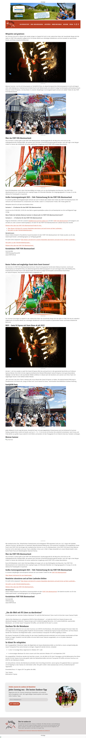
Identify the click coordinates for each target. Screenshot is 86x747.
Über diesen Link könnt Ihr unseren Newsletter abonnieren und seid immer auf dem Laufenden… (35, 228)
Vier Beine (65, 24)
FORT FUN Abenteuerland (60, 221)
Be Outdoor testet (24, 24)
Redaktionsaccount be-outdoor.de (38, 221)
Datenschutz (34, 730)
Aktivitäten (47, 24)
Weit (7, 225)
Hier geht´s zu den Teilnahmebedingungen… (20, 230)
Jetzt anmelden (14, 704)
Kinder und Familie (57, 24)
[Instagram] (77, 24)
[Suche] (75, 24)
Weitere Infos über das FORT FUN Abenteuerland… (20, 245)
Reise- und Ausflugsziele (37, 24)
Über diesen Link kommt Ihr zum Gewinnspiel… (19, 575)
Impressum (28, 730)
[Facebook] (78, 24)
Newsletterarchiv (22, 730)
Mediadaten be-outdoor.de (43, 730)
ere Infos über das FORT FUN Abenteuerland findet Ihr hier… (25, 225)
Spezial (71, 24)
